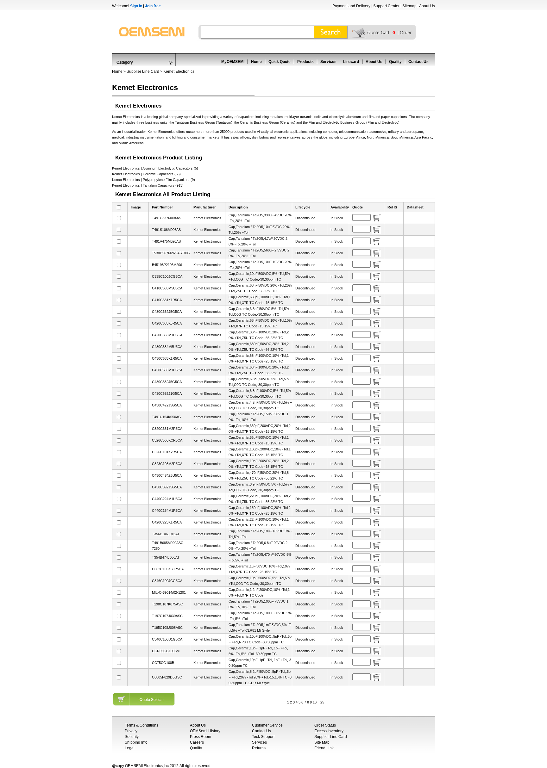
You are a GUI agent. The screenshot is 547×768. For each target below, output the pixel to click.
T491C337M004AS (166, 218)
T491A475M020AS (166, 241)
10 (315, 702)
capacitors (246, 117)
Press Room (200, 736)
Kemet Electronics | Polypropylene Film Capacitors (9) (153, 180)
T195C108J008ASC (167, 627)
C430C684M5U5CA (167, 347)
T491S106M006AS (166, 230)
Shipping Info (136, 742)
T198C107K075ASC (167, 604)
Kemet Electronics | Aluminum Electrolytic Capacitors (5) (155, 168)
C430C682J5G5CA (167, 382)
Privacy (131, 731)
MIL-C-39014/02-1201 (169, 592)
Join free (153, 6)
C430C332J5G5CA (167, 311)
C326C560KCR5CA (167, 440)
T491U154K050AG (166, 417)
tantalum (276, 117)
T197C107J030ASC (167, 616)
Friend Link (324, 748)
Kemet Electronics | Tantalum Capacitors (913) (148, 185)
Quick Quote (279, 61)
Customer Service (267, 725)
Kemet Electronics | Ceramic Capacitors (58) (146, 174)
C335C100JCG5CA (167, 276)
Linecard (351, 61)
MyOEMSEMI (232, 61)
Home (256, 61)
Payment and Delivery (351, 6)
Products (305, 61)
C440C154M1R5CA (167, 510)
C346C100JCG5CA (167, 581)
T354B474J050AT (165, 557)
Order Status (325, 725)
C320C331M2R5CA (167, 428)
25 (322, 702)
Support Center (386, 6)
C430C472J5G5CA (167, 405)
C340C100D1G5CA (167, 639)
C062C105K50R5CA (168, 569)
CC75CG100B (163, 663)
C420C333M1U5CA (167, 335)
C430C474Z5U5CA (167, 475)
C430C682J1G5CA (167, 393)
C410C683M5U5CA (167, 288)
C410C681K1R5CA (167, 300)
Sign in (136, 6)
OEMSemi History (205, 731)
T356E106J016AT (165, 534)
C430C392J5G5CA (167, 487)
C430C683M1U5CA (167, 370)
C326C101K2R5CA (167, 452)
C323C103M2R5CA (167, 464)
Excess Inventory (328, 731)
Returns (259, 748)
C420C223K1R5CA (167, 522)
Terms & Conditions (141, 725)
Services (328, 61)
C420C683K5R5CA (167, 323)
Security (132, 736)
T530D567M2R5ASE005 (171, 253)
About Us (427, 6)
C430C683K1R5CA (167, 358)
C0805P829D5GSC (167, 677)
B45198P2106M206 (167, 265)
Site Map (322, 742)
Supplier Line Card (143, 71)
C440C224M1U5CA (167, 499)
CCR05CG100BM (165, 651)
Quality (395, 61)
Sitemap (409, 6)
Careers (197, 742)
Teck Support (263, 736)
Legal (130, 748)
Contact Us (418, 61)
